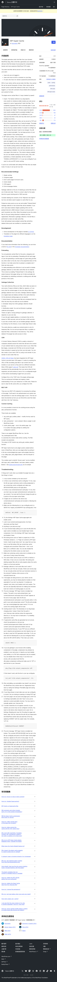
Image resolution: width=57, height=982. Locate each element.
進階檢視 (41, 96)
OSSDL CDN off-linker (7, 358)
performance (52, 85)
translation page (8, 236)
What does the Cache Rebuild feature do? (13, 846)
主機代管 (3, 949)
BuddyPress (5, 964)
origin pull (15, 367)
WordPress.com (6, 956)
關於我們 (3, 943)
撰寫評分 (41, 123)
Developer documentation (22, 246)
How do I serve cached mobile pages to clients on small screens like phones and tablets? (14, 909)
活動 (44, 946)
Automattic (15, 43)
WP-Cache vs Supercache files (9, 806)
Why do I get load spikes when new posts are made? (16, 894)
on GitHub (31, 231)
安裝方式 (23, 50)
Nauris (24, 930)
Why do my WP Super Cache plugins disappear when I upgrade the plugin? (11, 840)
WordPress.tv (33, 951)
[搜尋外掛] (17, 15)
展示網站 (17, 943)
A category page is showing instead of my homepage (16, 856)
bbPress (4, 961)
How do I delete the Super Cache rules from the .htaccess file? (10, 884)
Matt (3, 959)
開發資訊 (31, 50)
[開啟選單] (54, 2)
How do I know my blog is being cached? (12, 796)
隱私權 (3, 951)
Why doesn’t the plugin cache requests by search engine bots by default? (12, 851)
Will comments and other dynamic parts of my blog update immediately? (11, 811)
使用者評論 (14, 50)
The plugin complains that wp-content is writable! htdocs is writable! (11, 872)
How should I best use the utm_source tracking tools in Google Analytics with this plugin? (14, 867)
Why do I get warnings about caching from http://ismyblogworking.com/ (11, 861)
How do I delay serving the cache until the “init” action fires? (10, 828)
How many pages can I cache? (9, 899)
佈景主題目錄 (18, 946)
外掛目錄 (17, 949)
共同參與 (45, 943)
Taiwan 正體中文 (9, 971)
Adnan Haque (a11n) (10, 927)
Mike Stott (7, 930)
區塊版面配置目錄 (20, 951)
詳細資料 (5, 50)
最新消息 (3, 946)
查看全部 (53, 123)
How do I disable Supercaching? (10, 801)
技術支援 (53, 50)
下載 (53, 42)
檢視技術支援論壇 (44, 138)
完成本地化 (40, 11)
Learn (30, 943)
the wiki (9, 246)
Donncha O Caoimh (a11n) (29, 923)
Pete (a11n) (25, 927)
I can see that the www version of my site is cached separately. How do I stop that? (13, 903)
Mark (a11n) (8, 934)
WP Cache (52, 88)
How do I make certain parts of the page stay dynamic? (9, 822)
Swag (45, 951)
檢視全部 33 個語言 (51, 79)
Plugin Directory (5, 6)
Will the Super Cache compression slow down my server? (10, 816)
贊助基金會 (47, 949)
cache (49, 82)
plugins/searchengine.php (16, 464)
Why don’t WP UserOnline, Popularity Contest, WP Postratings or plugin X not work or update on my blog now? (11, 834)
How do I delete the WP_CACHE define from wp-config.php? (10, 878)
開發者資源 (32, 949)
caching (53, 82)
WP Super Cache (51, 91)
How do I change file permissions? (10, 889)
